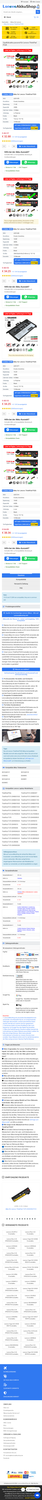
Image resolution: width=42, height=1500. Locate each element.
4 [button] (14, 1218)
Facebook (6, 1458)
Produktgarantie (8, 1410)
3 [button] (12, 1218)
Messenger (14, 162)
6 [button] (19, 1218)
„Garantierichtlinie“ (32, 714)
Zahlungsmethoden (9, 1443)
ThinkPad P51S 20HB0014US (11, 800)
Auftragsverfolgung (9, 1437)
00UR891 (24, 779)
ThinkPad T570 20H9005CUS (11, 838)
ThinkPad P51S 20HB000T (29, 793)
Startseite (5, 22)
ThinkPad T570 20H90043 (29, 828)
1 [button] (7, 1218)
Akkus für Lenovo (15, 22)
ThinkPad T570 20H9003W (29, 824)
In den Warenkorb (28, 146)
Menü (9, 17)
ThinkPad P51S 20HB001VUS (11, 810)
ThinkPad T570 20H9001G (10, 824)
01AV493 (5, 775)
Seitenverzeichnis (8, 1416)
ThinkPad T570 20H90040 (10, 828)
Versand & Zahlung (21, 584)
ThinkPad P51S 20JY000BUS (30, 814)
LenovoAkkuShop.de (24, 1483)
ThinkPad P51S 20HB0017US (30, 800)
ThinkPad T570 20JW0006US (30, 838)
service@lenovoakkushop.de (14, 1455)
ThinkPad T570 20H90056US (11, 835)
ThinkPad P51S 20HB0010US (11, 796)
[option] (21, 66)
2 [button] (9, 1218)
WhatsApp (31, 162)
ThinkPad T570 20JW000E (10, 842)
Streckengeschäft (8, 1446)
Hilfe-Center (36, 2)
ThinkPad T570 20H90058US (30, 835)
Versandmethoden (9, 1440)
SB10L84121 (6, 772)
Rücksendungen (8, 1428)
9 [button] (27, 1218)
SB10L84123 (6, 779)
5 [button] (17, 1218)
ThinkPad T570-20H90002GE (11, 845)
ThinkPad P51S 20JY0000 (29, 810)
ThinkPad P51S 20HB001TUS (30, 807)
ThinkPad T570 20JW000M (29, 842)
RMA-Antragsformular (10, 1431)
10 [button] (29, 1218)
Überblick (21, 575)
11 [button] (32, 1218)
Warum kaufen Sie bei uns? (11, 1413)
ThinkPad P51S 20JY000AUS (11, 814)
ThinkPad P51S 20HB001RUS (30, 803)
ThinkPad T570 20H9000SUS (11, 821)
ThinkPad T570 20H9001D (29, 821)
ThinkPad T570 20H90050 (29, 831)
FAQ (21, 588)
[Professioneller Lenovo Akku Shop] (21, 8)
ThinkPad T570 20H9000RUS (30, 817)
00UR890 (24, 775)
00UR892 (5, 782)
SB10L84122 (25, 772)
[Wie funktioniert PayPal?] (28, 1476)
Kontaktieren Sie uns (9, 1452)
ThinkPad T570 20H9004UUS (11, 831)
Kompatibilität (21, 579)
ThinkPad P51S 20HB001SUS (11, 807)
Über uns (6, 1407)
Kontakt (25, 2)
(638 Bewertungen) (17, 141)
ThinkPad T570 (6, 817)
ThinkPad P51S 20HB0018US (11, 803)
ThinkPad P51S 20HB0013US (30, 796)
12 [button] (35, 1218)
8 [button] (24, 1218)
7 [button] (22, 1218)
